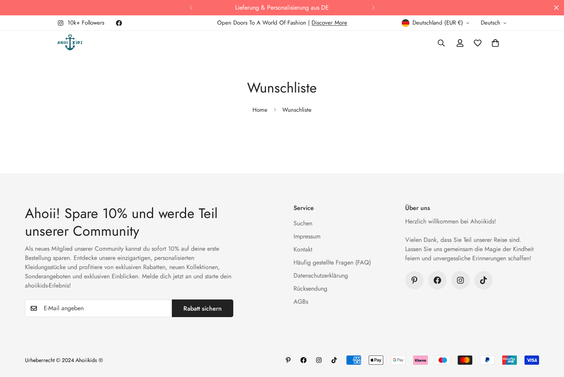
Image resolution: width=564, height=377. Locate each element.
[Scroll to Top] (549, 335)
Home (259, 110)
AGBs (301, 301)
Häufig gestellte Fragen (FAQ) (332, 262)
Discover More (329, 22)
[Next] (373, 7)
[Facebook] (119, 23)
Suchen (303, 223)
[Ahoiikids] (70, 43)
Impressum (307, 236)
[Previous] (191, 7)
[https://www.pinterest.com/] (414, 280)
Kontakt (303, 249)
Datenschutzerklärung (321, 275)
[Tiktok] (483, 280)
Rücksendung (310, 288)
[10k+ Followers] (460, 280)
